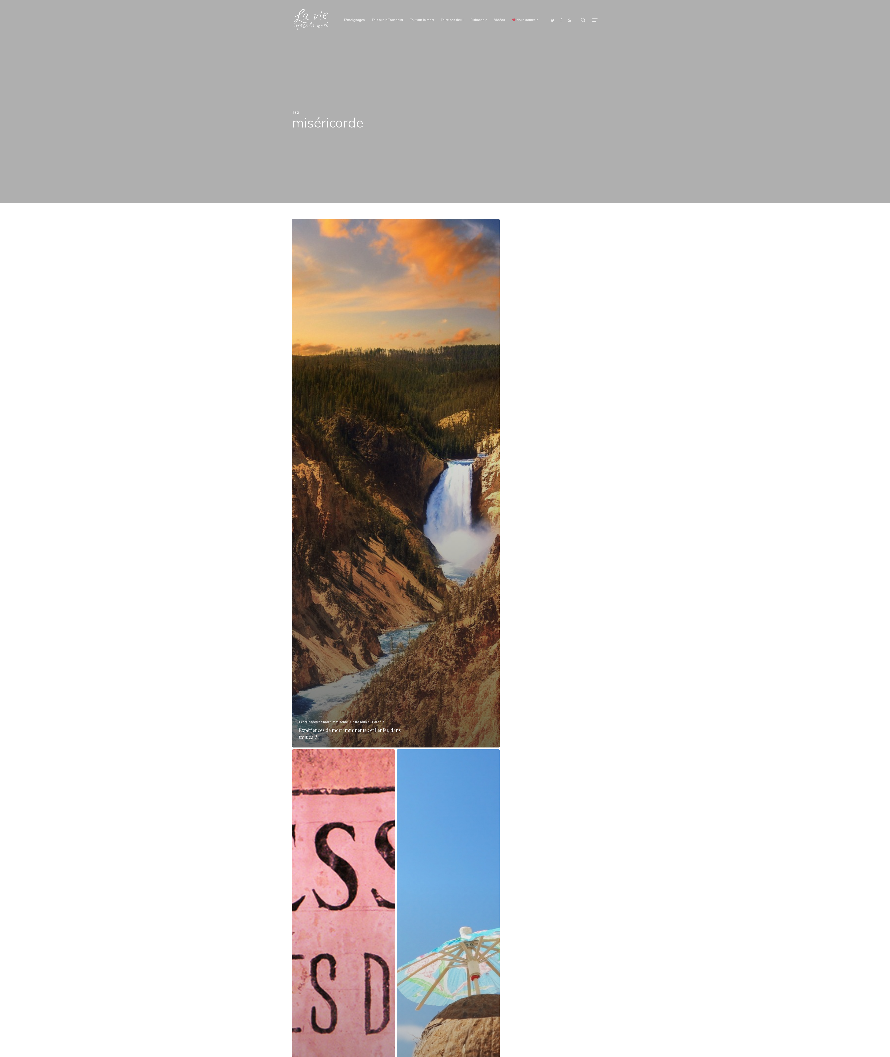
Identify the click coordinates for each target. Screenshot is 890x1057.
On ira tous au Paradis (367, 722)
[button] (595, 20)
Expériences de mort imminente (323, 722)
